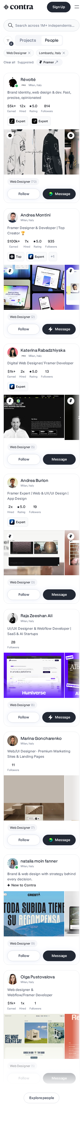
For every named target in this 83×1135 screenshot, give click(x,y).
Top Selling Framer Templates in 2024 (33, 299)
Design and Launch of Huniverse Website (21, 685)
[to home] (19, 7)
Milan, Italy (35, 85)
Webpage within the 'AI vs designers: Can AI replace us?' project (32, 1046)
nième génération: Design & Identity (31, 163)
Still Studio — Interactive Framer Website (24, 807)
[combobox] (41, 25)
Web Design (15, 429)
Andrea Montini (35, 215)
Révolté (28, 79)
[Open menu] (76, 7)
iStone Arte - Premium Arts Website (31, 564)
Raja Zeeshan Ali (36, 615)
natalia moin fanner (39, 861)
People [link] (51, 40)
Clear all (9, 62)
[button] (29, 53)
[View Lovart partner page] (10, 135)
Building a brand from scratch (27, 925)
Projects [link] (28, 40)
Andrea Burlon (34, 480)
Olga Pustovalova (38, 977)
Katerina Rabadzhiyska (43, 350)
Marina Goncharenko (41, 738)
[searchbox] (45, 25)
